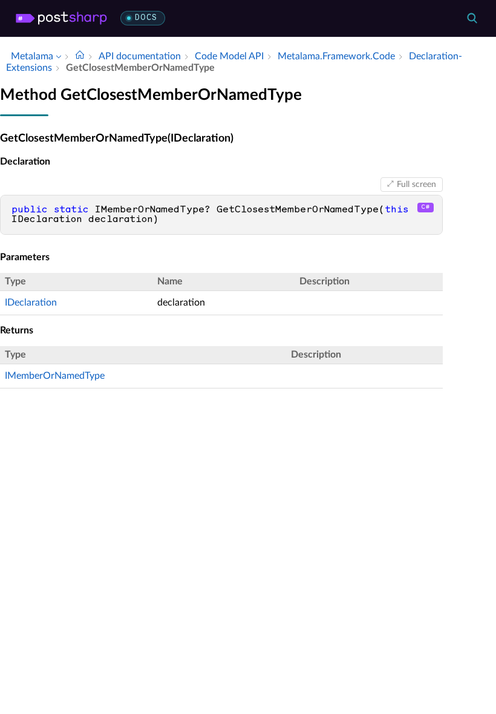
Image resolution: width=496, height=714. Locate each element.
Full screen (416, 184)
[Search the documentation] (472, 18)
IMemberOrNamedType (55, 376)
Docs (146, 18)
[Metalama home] (61, 18)
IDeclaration (31, 302)
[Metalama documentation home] (80, 56)
